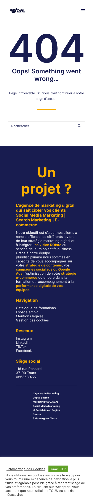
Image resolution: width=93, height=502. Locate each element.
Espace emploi (27, 312)
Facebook (24, 351)
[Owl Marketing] (17, 11)
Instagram (24, 338)
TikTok (21, 347)
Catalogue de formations (36, 308)
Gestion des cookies (32, 320)
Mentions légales (29, 316)
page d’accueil (46, 99)
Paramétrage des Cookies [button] (25, 469)
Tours (53, 418)
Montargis (41, 418)
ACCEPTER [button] (58, 469)
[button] (83, 10)
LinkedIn (23, 342)
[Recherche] (46, 125)
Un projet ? (46, 180)
